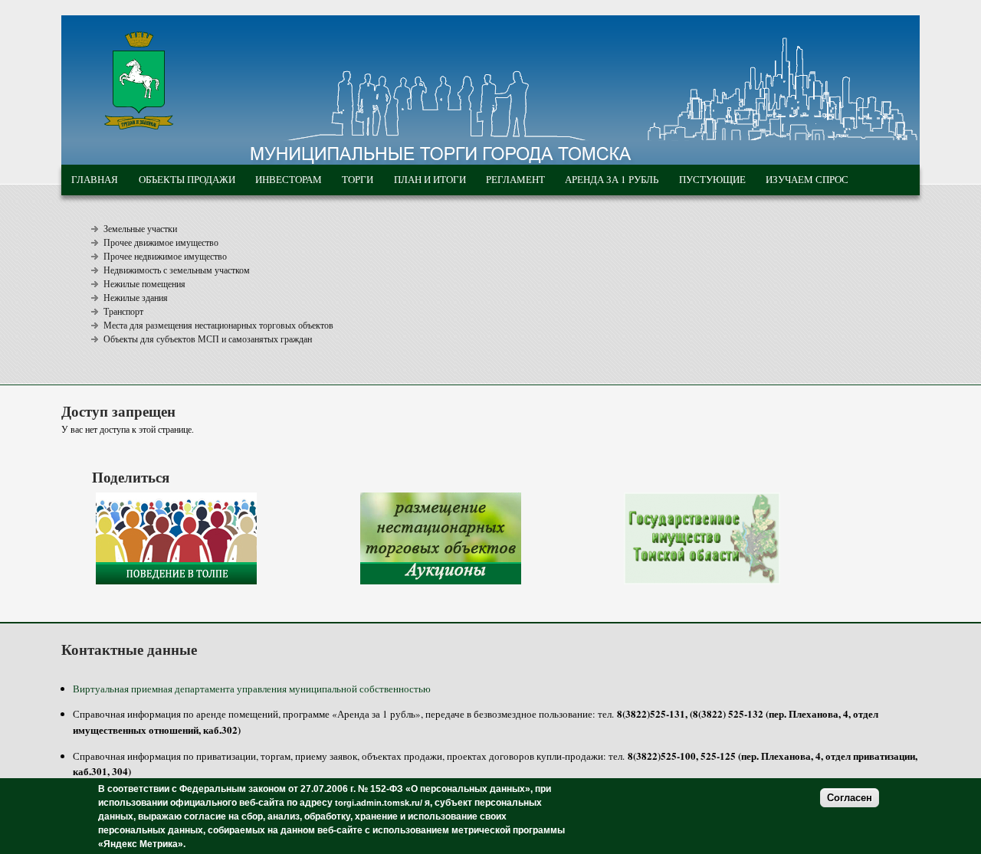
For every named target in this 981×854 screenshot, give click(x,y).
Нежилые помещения (144, 283)
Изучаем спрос (807, 179)
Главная (94, 179)
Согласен (849, 797)
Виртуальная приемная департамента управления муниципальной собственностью (252, 688)
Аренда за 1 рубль (611, 179)
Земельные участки (140, 228)
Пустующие (712, 179)
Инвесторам (288, 179)
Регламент (515, 179)
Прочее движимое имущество (160, 242)
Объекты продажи (187, 179)
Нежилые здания (135, 297)
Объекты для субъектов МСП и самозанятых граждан (207, 338)
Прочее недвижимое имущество (165, 256)
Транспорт (123, 311)
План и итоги (430, 179)
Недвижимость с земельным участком (176, 269)
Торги (357, 179)
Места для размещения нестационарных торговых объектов (218, 325)
